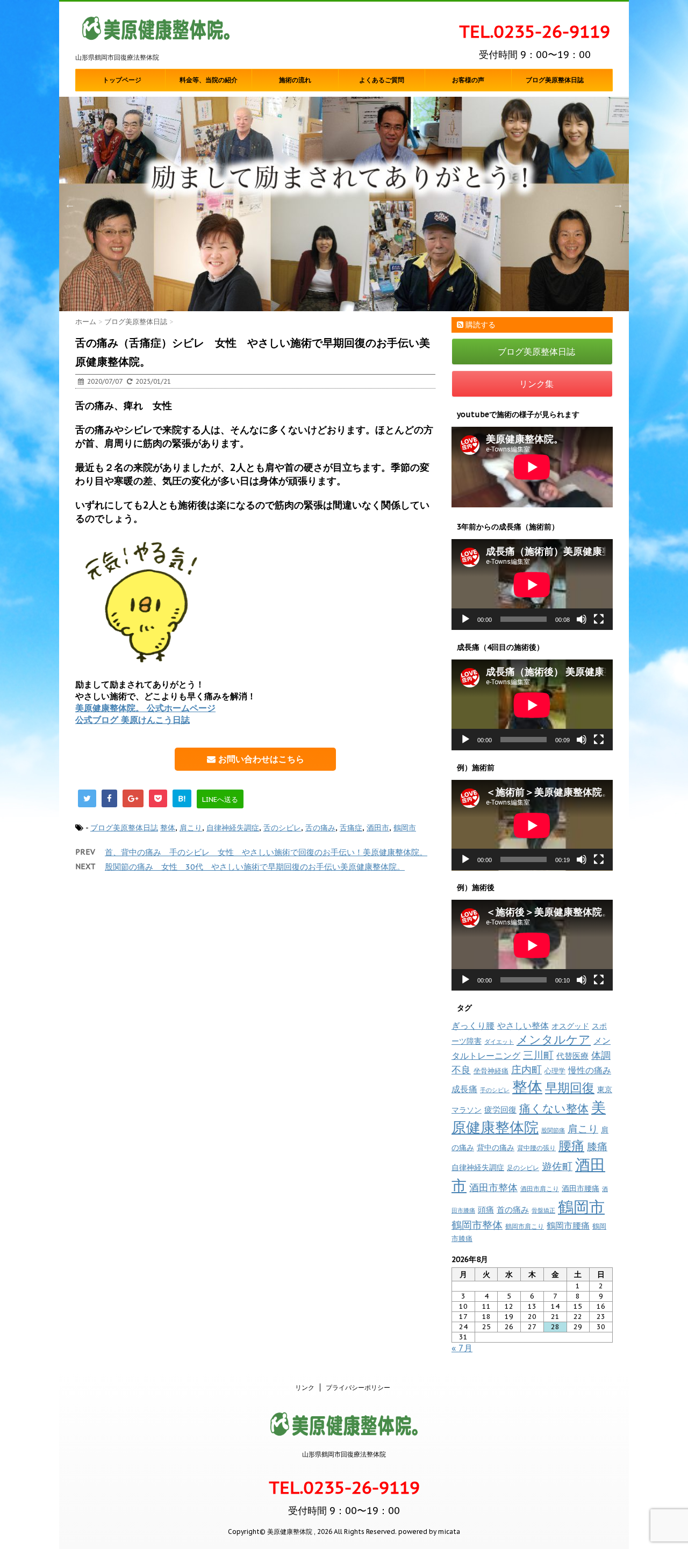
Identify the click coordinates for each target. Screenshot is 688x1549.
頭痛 (486, 1209)
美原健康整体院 (529, 1117)
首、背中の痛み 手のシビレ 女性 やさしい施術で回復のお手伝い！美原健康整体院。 (266, 852)
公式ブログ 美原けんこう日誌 (132, 719)
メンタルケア (554, 1039)
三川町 (538, 1055)
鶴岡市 (404, 828)
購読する (479, 324)
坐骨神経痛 (491, 1070)
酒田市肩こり (539, 1189)
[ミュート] (581, 619)
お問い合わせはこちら (260, 759)
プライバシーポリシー (358, 1387)
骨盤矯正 (543, 1210)
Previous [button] (69, 204)
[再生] (465, 619)
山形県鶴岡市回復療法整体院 (344, 1454)
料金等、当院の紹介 (209, 80)
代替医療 (572, 1056)
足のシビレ (523, 1168)
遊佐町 (557, 1166)
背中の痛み (495, 1147)
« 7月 (462, 1348)
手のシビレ (495, 1090)
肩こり (191, 828)
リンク (304, 1387)
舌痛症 (351, 828)
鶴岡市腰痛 (568, 1225)
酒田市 (378, 828)
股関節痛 (553, 1130)
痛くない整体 (554, 1108)
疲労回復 (500, 1110)
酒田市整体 (493, 1187)
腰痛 (571, 1145)
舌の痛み (320, 828)
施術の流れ (295, 80)
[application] (532, 584)
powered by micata (428, 1532)
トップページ (122, 80)
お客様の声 (468, 80)
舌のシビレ (282, 828)
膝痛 (597, 1146)
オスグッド (570, 1026)
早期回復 (569, 1087)
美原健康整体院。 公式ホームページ (145, 707)
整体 (167, 828)
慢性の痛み (589, 1070)
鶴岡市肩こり (524, 1226)
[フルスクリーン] (598, 619)
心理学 (554, 1070)
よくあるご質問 (381, 80)
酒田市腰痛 (580, 1188)
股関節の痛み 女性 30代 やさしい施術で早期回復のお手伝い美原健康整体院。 (255, 867)
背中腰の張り (536, 1148)
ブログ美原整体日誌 (555, 80)
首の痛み (513, 1209)
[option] (344, 204)
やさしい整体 (523, 1025)
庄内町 (526, 1069)
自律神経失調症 (232, 828)
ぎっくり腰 (473, 1025)
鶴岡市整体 (477, 1224)
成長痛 (464, 1088)
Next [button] (618, 204)
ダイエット (499, 1041)
